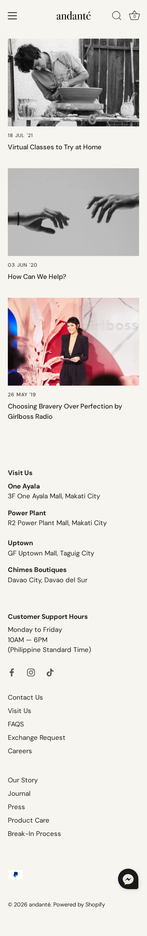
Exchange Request (36, 737)
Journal (19, 793)
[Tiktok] (50, 671)
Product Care (28, 820)
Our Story (23, 780)
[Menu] (12, 15)
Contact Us (25, 697)
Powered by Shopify (79, 904)
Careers (20, 751)
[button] (128, 879)
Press (16, 806)
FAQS (16, 724)
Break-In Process (34, 833)
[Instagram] (31, 671)
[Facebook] (12, 671)
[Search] (116, 17)
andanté (40, 904)
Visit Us (19, 710)
